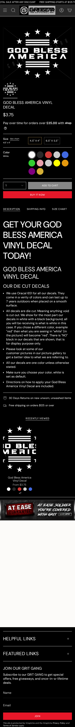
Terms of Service (10, 725)
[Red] (19, 489)
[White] (8, 489)
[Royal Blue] (30, 489)
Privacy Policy (59, 723)
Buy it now (37, 194)
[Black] (14, 489)
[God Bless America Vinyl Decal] (19, 449)
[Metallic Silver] (25, 489)
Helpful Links (19, 639)
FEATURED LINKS (21, 654)
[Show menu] (5, 10)
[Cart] (70, 10)
